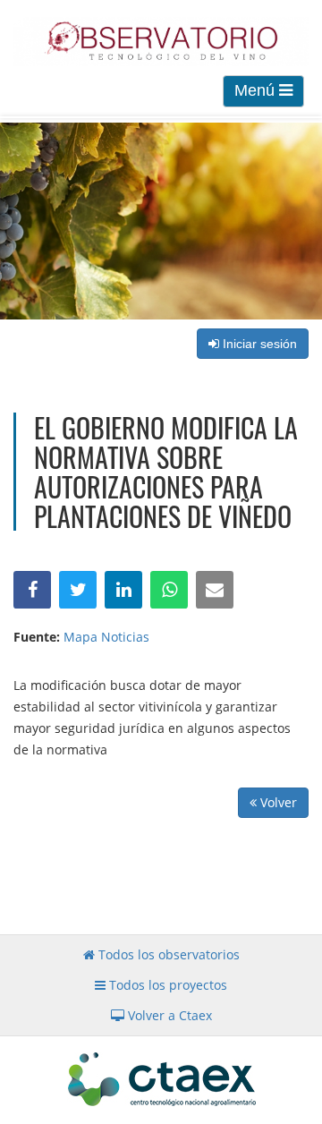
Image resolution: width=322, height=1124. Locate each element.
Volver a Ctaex (168, 1015)
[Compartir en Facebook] (32, 590)
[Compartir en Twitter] (78, 590)
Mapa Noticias (106, 636)
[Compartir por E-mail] (214, 590)
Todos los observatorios (167, 954)
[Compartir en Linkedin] (123, 590)
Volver (277, 802)
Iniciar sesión (258, 343)
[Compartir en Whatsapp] (169, 590)
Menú (256, 90)
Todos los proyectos (166, 984)
